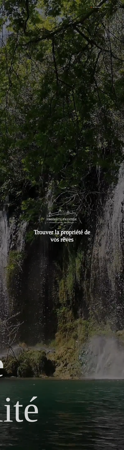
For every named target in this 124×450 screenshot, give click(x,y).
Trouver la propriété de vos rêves (62, 236)
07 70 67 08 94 (97, 7)
